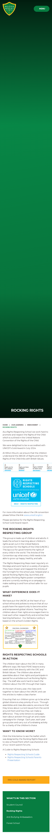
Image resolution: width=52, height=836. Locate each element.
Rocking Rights (10, 427)
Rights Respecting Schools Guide (23, 754)
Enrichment (32, 425)
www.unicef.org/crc (33, 515)
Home (5, 425)
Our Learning (17, 425)
